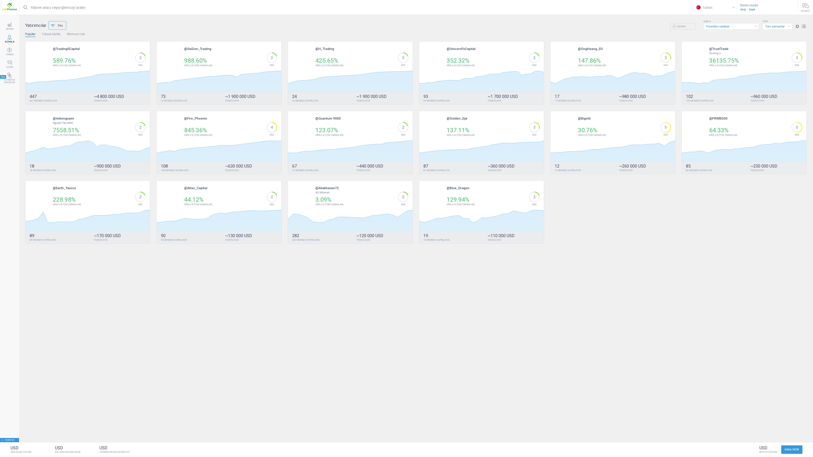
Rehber (681, 26)
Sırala (707, 22)
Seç (60, 25)
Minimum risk (76, 34)
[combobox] (731, 26)
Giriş (743, 9)
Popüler (30, 34)
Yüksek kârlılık (51, 34)
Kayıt (752, 9)
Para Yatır (792, 449)
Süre (765, 22)
